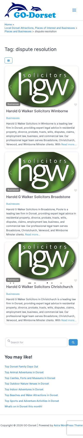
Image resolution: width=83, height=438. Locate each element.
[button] (10, 86)
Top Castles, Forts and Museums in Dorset (30, 378)
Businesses (13, 118)
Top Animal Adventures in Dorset (24, 372)
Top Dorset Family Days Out (21, 366)
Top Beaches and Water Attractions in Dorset (31, 395)
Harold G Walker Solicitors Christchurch (39, 286)
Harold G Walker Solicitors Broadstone (38, 197)
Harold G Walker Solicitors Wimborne (37, 111)
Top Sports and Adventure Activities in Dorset (32, 400)
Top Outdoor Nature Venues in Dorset (27, 383)
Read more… (68, 144)
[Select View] (8, 60)
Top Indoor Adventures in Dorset (24, 389)
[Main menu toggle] (74, 10)
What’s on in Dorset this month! (23, 406)
